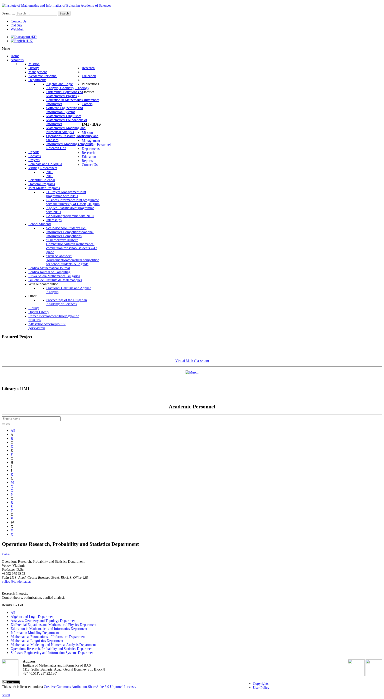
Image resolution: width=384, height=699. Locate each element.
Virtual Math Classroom (192, 361)
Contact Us (18, 21)
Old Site (16, 25)
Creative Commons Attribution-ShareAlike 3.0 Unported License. (90, 687)
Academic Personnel (96, 145)
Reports (87, 161)
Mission (87, 133)
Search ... (8, 13)
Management (91, 141)
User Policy (261, 687)
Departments (91, 149)
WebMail (17, 29)
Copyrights (260, 683)
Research (88, 153)
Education (89, 157)
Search (64, 13)
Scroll (6, 695)
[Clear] (8, 424)
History (87, 137)
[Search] (3, 424)
